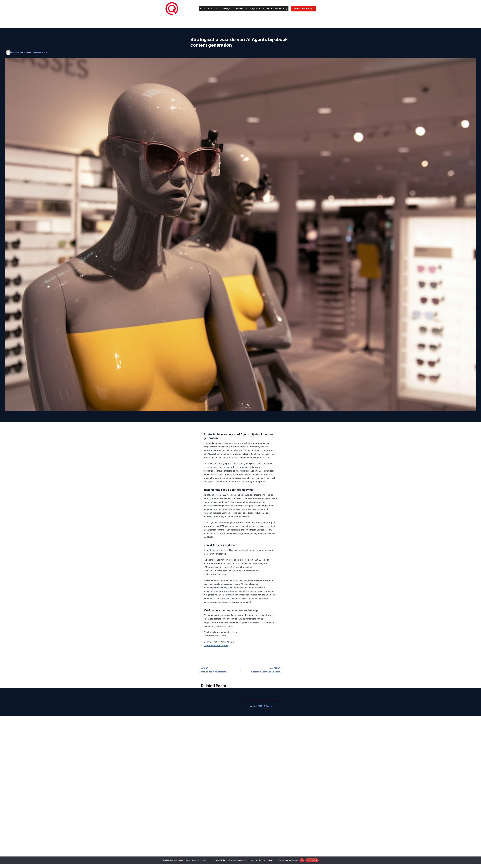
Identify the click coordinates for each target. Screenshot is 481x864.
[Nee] (478, 860)
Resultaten (276, 8)
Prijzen (266, 8)
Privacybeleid (312, 860)
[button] (303, 8)
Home (202, 8)
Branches (240, 8)
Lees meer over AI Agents (216, 645)
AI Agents (254, 8)
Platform (211, 8)
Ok (302, 860)
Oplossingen (225, 8)
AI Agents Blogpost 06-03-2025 (261, 700)
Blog (285, 8)
